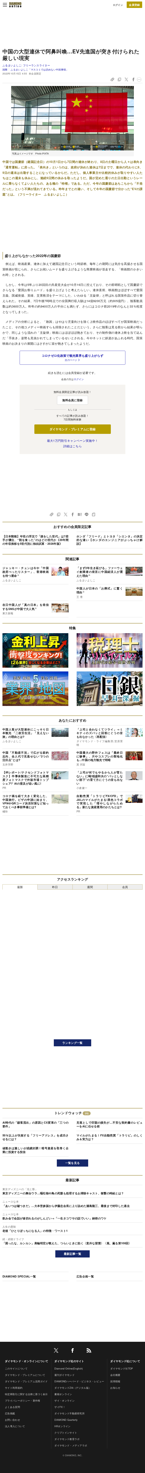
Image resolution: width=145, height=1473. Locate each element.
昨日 (55, 887)
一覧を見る (72, 1163)
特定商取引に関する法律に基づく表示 (26, 1394)
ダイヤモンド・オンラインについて (26, 1361)
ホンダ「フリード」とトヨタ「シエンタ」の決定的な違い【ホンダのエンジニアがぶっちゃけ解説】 (109, 540)
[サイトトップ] (15, 4)
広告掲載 (10, 1413)
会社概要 (115, 1375)
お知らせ (115, 1387)
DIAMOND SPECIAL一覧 (19, 1276)
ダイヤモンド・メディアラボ (70, 1445)
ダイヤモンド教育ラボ (66, 1439)
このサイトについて (16, 1368)
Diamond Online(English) (68, 1368)
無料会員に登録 (72, 400)
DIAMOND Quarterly (66, 1420)
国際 (5, 69)
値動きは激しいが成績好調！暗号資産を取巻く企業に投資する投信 (35, 1150)
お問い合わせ (12, 1420)
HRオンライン (62, 1426)
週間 (90, 887)
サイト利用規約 (13, 1387)
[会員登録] (134, 5)
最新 (20, 887)
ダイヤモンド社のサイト (69, 1361)
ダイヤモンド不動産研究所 (69, 1413)
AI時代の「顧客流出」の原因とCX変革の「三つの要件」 (35, 1124)
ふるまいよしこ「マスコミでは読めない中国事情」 (39, 69)
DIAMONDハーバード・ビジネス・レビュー (79, 1381)
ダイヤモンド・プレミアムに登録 (72, 429)
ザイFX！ (59, 1407)
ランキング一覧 (72, 1043)
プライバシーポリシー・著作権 (22, 1400)
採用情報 (115, 1381)
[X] (56, 1351)
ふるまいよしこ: (26, 65)
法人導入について (15, 1426)
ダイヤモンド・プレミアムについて (25, 1375)
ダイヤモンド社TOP (121, 1368)
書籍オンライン (63, 1394)
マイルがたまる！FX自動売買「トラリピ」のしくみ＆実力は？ (109, 1137)
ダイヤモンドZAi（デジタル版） (72, 1387)
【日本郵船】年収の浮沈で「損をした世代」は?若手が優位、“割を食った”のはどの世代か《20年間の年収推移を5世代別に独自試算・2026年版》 (35, 540)
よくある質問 (12, 1407)
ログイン (118, 5)
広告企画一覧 (85, 1276)
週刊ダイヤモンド (64, 1375)
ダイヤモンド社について (125, 1361)
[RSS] (89, 1351)
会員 (125, 887)
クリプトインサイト (65, 1432)
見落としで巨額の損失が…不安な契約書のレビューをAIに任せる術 (109, 1124)
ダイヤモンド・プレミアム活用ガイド (26, 1381)
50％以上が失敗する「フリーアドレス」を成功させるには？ (35, 1137)
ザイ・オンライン (64, 1400)
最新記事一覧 (72, 1254)
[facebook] (72, 1351)
